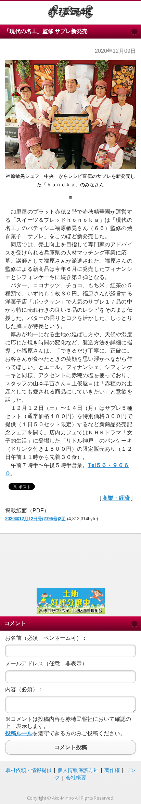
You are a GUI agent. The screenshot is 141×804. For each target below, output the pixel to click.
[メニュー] (10, 11)
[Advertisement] (70, 560)
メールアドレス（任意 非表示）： (49, 663)
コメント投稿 (70, 747)
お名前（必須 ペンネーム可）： (46, 638)
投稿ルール (19, 733)
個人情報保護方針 (78, 770)
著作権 (112, 770)
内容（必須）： (24, 689)
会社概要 (76, 777)
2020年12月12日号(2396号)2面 (35, 518)
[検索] (130, 11)
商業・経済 (116, 498)
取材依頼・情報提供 (28, 770)
